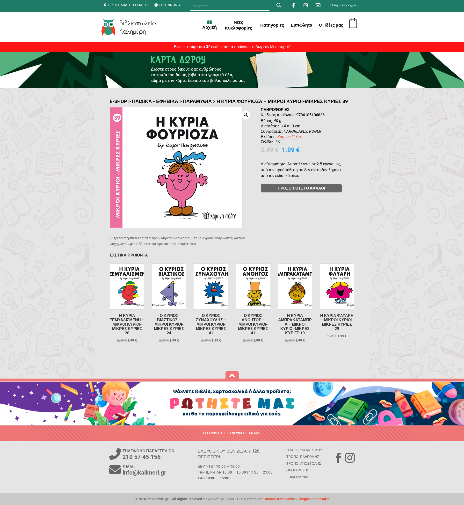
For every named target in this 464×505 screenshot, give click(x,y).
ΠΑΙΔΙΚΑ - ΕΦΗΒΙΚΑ (155, 101)
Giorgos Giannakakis (313, 499)
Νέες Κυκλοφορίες (238, 25)
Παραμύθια (197, 101)
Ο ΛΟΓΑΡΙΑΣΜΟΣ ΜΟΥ (304, 450)
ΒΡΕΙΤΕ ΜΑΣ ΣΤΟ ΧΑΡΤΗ (128, 5)
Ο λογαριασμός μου (343, 5)
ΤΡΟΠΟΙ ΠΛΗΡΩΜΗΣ (302, 457)
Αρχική (209, 27)
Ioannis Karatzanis (279, 499)
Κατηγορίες (272, 25)
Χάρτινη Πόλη (289, 136)
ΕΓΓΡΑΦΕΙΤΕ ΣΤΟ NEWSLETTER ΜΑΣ (232, 433)
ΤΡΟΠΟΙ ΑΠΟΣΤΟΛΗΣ (303, 463)
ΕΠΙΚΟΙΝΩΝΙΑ (170, 5)
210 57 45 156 (142, 457)
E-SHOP (118, 101)
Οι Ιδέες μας (331, 25)
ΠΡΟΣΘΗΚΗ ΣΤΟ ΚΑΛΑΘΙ (301, 188)
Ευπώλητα (301, 25)
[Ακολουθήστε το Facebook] (338, 458)
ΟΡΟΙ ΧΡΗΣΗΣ (297, 470)
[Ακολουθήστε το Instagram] (350, 458)
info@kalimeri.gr (144, 472)
